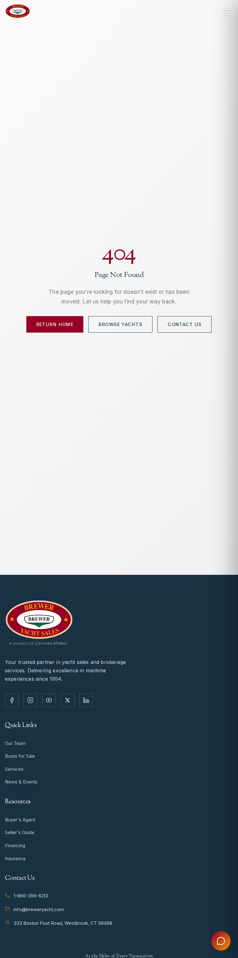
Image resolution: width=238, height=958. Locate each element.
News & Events (21, 782)
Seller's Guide (19, 832)
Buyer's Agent (20, 820)
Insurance (15, 858)
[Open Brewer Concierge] (221, 941)
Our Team (15, 743)
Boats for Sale (20, 756)
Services (14, 769)
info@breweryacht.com (39, 909)
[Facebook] (12, 700)
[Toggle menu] (227, 12)
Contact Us (184, 324)
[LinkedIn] (86, 700)
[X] (67, 700)
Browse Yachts (120, 324)
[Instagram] (30, 700)
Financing (15, 845)
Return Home (55, 324)
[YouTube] (49, 700)
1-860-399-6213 (31, 896)
